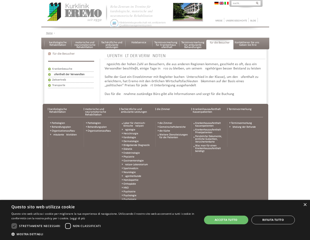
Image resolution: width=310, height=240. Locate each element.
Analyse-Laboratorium (135, 164)
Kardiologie (129, 137)
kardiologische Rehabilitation (57, 43)
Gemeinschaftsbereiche (172, 127)
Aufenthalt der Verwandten (68, 74)
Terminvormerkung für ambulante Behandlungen (192, 45)
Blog (253, 21)
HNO (126, 187)
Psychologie (129, 195)
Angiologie (129, 129)
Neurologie (129, 172)
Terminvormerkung (240, 109)
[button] (104, 234)
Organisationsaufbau (63, 131)
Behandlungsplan (61, 127)
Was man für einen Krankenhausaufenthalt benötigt (208, 148)
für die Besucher (220, 42)
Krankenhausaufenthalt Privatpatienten (208, 131)
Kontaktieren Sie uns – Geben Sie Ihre (247, 43)
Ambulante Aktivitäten (64, 134)
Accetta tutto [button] (226, 220)
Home (49, 33)
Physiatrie (128, 157)
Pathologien (58, 123)
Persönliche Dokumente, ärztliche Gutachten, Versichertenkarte (208, 139)
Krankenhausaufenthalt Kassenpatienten (207, 110)
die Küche (164, 131)
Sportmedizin (130, 168)
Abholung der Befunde (243, 127)
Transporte (58, 85)
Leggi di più (77, 218)
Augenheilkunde (132, 176)
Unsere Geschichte (236, 21)
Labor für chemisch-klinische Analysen (134, 124)
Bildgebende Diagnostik (136, 145)
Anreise (218, 21)
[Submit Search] (257, 3)
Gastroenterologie (133, 160)
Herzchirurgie (130, 133)
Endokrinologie (131, 153)
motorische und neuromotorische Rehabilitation (84, 45)
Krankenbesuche (62, 68)
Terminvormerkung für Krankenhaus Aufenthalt (165, 45)
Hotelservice (138, 42)
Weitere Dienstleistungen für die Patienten (173, 136)
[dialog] (155, 220)
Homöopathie (130, 180)
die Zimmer (163, 109)
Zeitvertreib (59, 79)
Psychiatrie (129, 191)
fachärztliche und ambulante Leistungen (111, 45)
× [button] (305, 205)
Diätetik (127, 149)
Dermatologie (131, 141)
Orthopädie (129, 184)
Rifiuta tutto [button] (273, 220)
